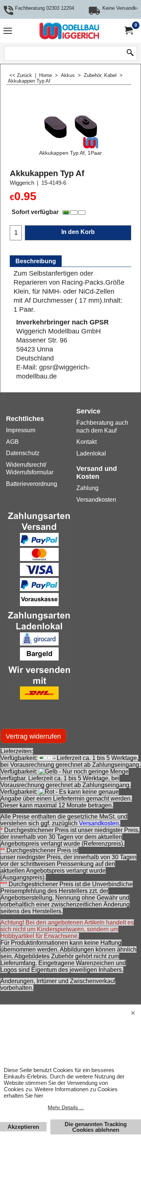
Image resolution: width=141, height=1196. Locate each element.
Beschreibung (35, 261)
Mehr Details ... (66, 1107)
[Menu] (7, 32)
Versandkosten (99, 823)
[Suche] (130, 53)
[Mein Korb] (128, 30)
